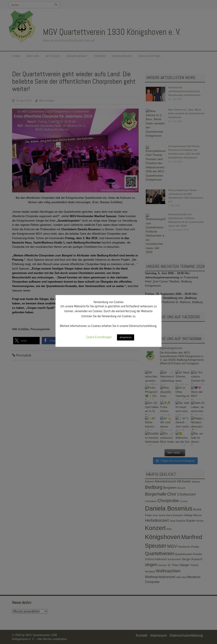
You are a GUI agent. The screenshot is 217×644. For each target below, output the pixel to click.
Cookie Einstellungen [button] (99, 337)
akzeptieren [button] (126, 337)
